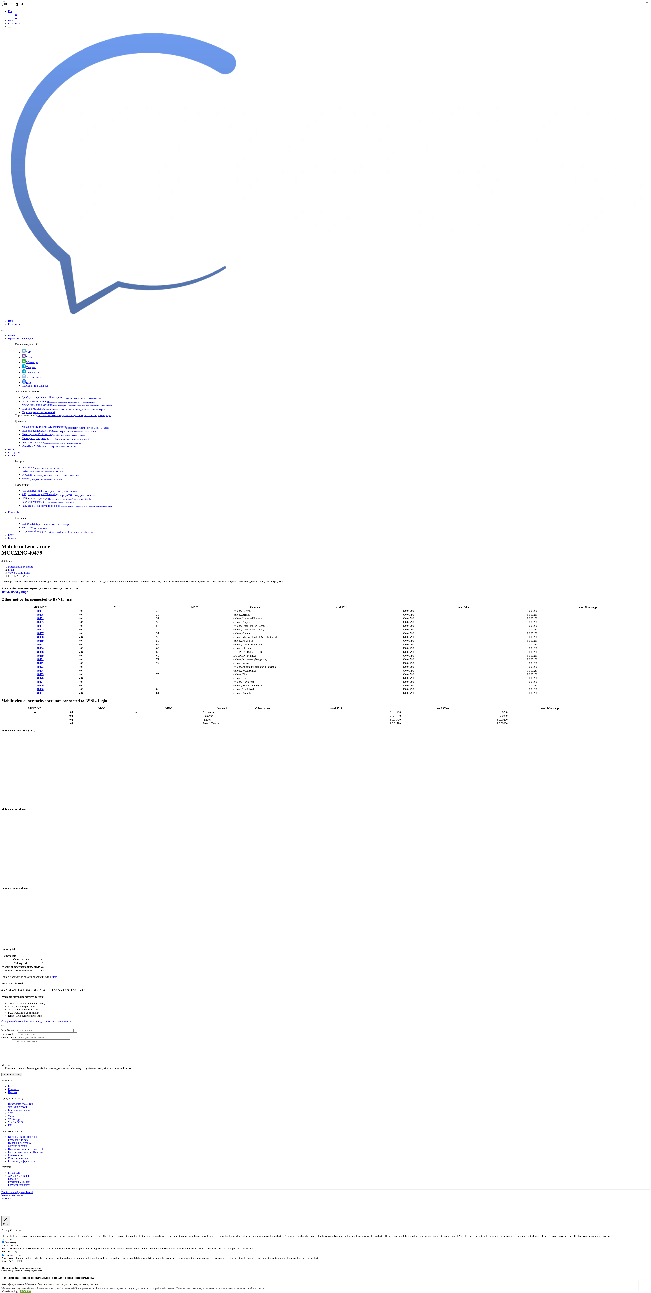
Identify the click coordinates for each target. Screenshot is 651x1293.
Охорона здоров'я (18, 1158)
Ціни (11, 449)
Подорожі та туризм (19, 1142)
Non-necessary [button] (9, 1251)
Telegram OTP (34, 372)
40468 (40, 651)
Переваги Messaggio (58, 531)
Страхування (15, 1155)
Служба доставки (18, 1145)
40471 (40, 659)
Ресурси (12, 455)
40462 (40, 644)
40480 (40, 689)
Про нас (12, 1092)
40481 (40, 693)
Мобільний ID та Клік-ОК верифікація (65, 426)
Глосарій (51, 474)
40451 (40, 618)
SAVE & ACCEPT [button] (11, 1261)
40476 (40, 678)
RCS (28, 382)
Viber (29, 357)
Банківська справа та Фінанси (25, 1152)
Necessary (10, 1242)
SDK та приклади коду (56, 498)
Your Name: (8, 1030)
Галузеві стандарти (19, 1184)
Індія (11, 569)
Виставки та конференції (22, 1136)
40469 (40, 655)
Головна (13, 335)
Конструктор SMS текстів (53, 434)
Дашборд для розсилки (61, 397)
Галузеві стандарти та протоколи (67, 505)
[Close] (2, 330)
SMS (29, 352)
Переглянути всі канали (35, 385)
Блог (11, 534)
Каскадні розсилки (19, 1110)
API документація (49, 490)
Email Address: (9, 1034)
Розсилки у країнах (51, 442)
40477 (40, 681)
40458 (40, 637)
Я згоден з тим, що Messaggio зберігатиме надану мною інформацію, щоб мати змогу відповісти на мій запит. (68, 1068)
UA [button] (10, 11)
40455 (40, 629)
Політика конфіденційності (17, 1192)
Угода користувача (12, 1195)
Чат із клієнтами (17, 1106)
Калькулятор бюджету (56, 438)
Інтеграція (14, 452)
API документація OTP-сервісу (58, 494)
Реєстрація (14, 23)
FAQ (42, 470)
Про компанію (46, 523)
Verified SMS (33, 377)
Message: (6, 1065)
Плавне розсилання (63, 408)
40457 (40, 633)
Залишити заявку (12, 1074)
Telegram (31, 367)
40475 (40, 674)
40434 (40, 610)
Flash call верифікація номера (59, 430)
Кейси (42, 478)
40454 (40, 625)
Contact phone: (9, 1037)
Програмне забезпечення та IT (25, 1149)
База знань (43, 467)
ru (16, 17)
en (16, 14)
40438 (40, 614)
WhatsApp (32, 362)
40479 (40, 685)
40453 (40, 622)
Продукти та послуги (20, 338)
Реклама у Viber (50, 445)
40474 (40, 670)
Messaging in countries (20, 566)
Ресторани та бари (18, 1139)
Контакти (34, 527)
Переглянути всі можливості (38, 412)
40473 (40, 666)
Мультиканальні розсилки (67, 404)
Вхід (10, 20)
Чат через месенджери (58, 401)
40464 (40, 648)
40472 (40, 663)
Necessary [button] (6, 1239)
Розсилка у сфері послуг (22, 1161)
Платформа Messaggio (20, 1103)
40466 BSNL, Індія (19, 572)
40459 (40, 640)
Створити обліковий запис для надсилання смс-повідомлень (36, 1021)
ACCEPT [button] (25, 1291)
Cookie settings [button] (10, 1291)
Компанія (13, 512)
